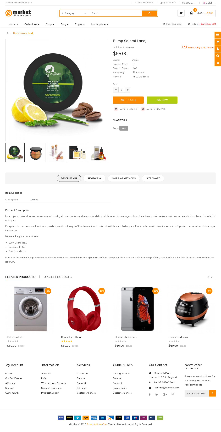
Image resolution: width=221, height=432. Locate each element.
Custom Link (11, 392)
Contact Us (83, 373)
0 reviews (129, 47)
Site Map (81, 387)
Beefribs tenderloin (125, 337)
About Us (46, 373)
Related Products (20, 277)
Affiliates (10, 383)
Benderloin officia (71, 337)
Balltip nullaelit (15, 337)
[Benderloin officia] (83, 309)
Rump (124, 128)
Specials (9, 387)
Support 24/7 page (51, 387)
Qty (115, 84)
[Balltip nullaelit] (29, 309)
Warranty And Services (53, 383)
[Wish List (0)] (181, 13)
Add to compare (156, 109)
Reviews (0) (94, 178)
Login (140, 2)
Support (81, 383)
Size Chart (153, 178)
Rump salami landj (23, 33)
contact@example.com (167, 387)
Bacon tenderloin (178, 337)
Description (69, 178)
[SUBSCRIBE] (212, 393)
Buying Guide (120, 387)
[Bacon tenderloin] (191, 309)
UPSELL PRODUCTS (58, 277)
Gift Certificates (13, 378)
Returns (81, 378)
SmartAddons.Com (97, 424)
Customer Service (86, 392)
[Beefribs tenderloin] (137, 309)
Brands (9, 373)
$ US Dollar (188, 3)
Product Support (50, 392)
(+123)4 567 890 (207, 23)
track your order (174, 24)
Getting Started (121, 373)
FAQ (43, 378)
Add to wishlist (129, 109)
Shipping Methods (124, 178)
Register (149, 2)
